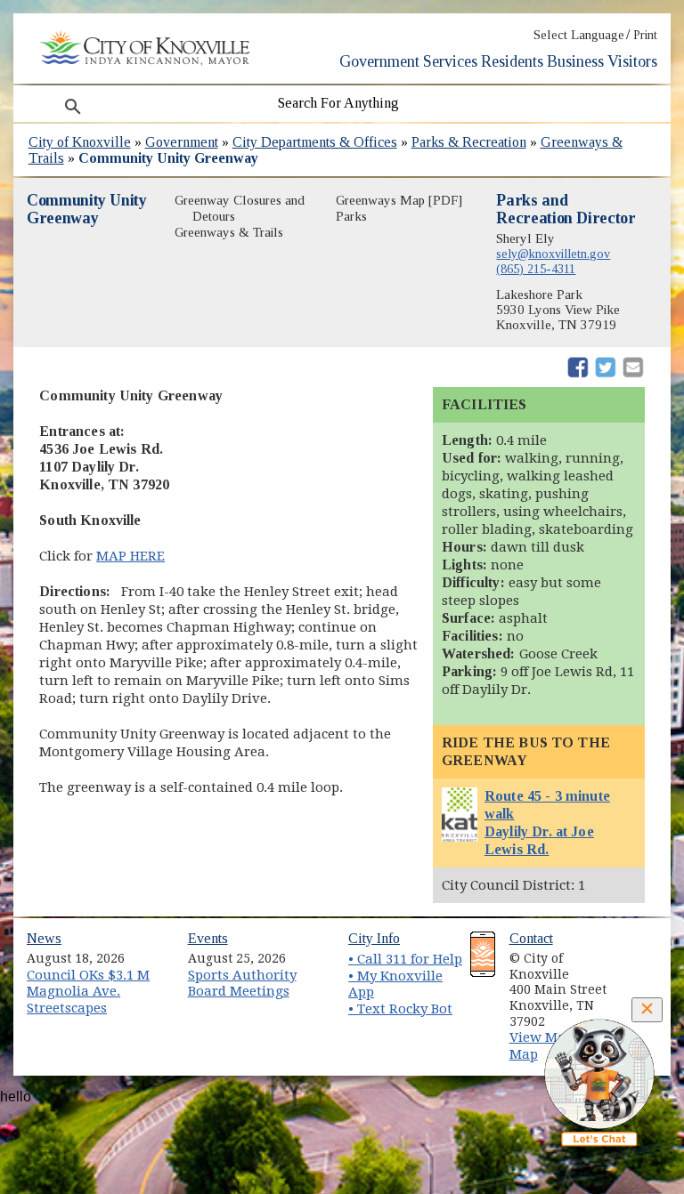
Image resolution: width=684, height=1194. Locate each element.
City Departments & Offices (314, 141)
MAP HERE (130, 556)
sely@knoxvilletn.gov (553, 253)
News (44, 938)
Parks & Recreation (468, 141)
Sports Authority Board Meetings (242, 983)
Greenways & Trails (229, 232)
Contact (531, 938)
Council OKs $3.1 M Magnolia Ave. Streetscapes (88, 991)
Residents (512, 61)
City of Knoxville (79, 141)
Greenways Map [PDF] (399, 200)
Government (379, 61)
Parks (351, 216)
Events (208, 938)
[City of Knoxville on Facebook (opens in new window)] (637, 952)
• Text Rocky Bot (400, 1009)
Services (450, 61)
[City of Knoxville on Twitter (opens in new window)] (637, 972)
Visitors (632, 61)
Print (645, 35)
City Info (374, 938)
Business (575, 61)
